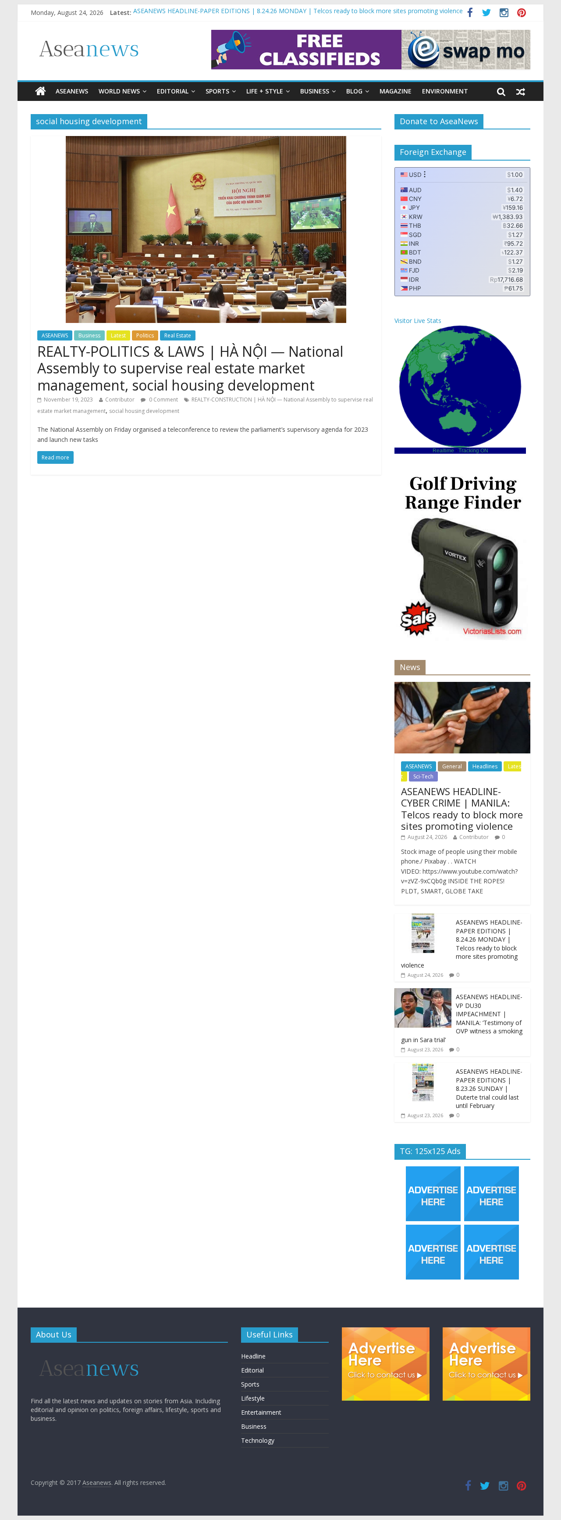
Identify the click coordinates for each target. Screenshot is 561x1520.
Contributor (120, 399)
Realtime (443, 451)
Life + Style (264, 91)
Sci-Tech (423, 776)
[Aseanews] (40, 91)
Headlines (484, 766)
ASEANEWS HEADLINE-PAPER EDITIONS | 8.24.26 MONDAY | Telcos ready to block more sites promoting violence (298, 12)
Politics (145, 335)
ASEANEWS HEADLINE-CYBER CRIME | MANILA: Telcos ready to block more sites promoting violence (462, 808)
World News (119, 91)
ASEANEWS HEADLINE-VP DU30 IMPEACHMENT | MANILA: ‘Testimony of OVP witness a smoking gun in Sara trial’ (461, 1018)
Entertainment (261, 1412)
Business (314, 91)
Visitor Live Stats (417, 320)
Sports (217, 91)
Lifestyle (253, 1398)
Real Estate (177, 335)
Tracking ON (473, 451)
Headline (253, 1356)
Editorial (172, 91)
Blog (354, 91)
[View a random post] (520, 91)
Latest (118, 335)
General (452, 766)
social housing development (144, 411)
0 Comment (163, 399)
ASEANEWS (72, 91)
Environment (445, 91)
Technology (257, 1440)
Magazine (396, 91)
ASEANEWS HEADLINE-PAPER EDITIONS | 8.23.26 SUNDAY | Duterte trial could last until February (489, 1088)
